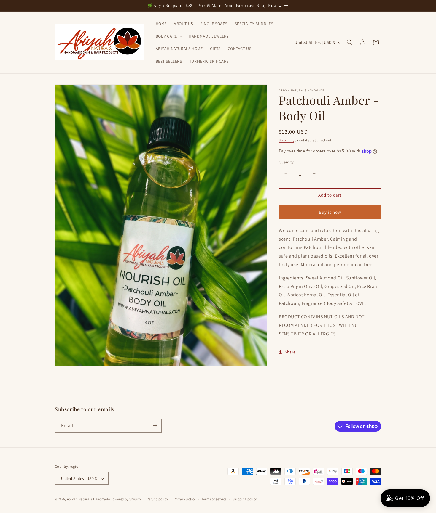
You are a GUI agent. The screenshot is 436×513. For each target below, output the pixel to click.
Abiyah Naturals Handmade (88, 499)
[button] (168, 36)
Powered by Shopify (126, 499)
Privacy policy (185, 499)
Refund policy (157, 499)
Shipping (286, 140)
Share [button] (290, 352)
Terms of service (214, 499)
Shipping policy (245, 499)
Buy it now (330, 212)
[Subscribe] (154, 425)
